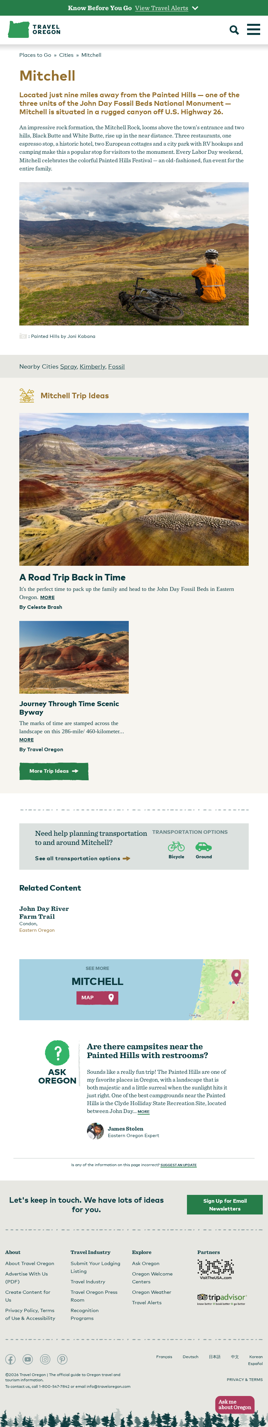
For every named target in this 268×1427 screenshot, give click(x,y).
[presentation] (134, 489)
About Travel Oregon (29, 1263)
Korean (256, 1357)
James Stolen (125, 1128)
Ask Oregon (145, 1263)
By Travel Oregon (41, 749)
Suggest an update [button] (178, 1165)
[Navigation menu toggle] (253, 29)
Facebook (10, 1359)
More (47, 597)
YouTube (28, 1359)
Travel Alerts (146, 1302)
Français (164, 1357)
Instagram (45, 1359)
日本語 (215, 1357)
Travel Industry (88, 1281)
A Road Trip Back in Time (72, 576)
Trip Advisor (222, 1299)
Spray (68, 366)
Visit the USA (215, 1269)
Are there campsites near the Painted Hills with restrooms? (147, 1050)
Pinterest (62, 1359)
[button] (233, 1405)
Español (255, 1363)
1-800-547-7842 (54, 1386)
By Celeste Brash (40, 607)
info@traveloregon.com (108, 1386)
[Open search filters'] (234, 30)
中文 (235, 1357)
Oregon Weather (151, 1292)
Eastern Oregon (37, 930)
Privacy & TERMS (245, 1379)
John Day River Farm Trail (44, 912)
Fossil (116, 366)
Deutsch (190, 1357)
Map (87, 997)
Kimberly (92, 366)
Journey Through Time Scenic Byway (69, 707)
